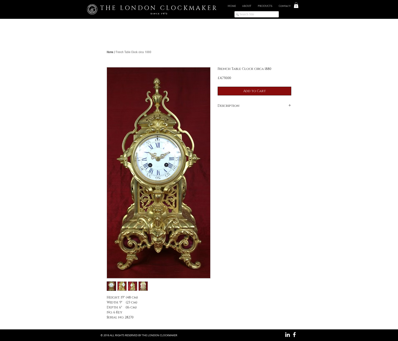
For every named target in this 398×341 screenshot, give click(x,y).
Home (110, 52)
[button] (296, 5)
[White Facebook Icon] (294, 334)
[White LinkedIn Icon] (287, 334)
